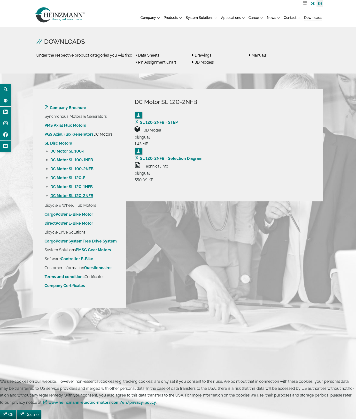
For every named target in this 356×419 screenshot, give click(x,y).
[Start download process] (138, 115)
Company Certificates (65, 285)
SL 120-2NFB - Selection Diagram (171, 158)
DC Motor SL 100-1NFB (71, 160)
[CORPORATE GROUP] (5, 100)
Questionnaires (98, 267)
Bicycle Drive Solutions (65, 232)
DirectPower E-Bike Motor (69, 223)
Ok (10, 414)
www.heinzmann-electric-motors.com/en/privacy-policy (102, 402)
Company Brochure (68, 107)
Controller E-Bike (77, 259)
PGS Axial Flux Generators (69, 134)
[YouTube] (5, 146)
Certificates (94, 276)
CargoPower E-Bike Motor (69, 214)
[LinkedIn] (5, 112)
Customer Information (64, 267)
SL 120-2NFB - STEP (159, 122)
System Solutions (60, 250)
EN (320, 3)
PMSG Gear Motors (93, 250)
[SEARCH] (5, 89)
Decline (32, 414)
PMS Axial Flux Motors (65, 125)
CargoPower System (64, 241)
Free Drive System (100, 241)
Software (53, 259)
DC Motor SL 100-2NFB (71, 169)
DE (312, 3)
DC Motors (103, 134)
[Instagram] (5, 123)
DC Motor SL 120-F (67, 178)
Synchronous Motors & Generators (76, 116)
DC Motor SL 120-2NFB (71, 195)
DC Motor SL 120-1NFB (71, 186)
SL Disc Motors (58, 143)
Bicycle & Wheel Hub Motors (70, 205)
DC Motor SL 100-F (67, 151)
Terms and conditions (65, 276)
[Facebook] (5, 134)
